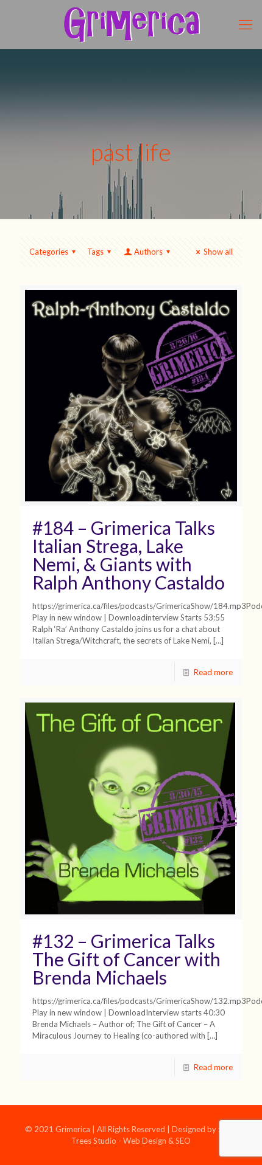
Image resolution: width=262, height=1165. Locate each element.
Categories (48, 251)
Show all (218, 251)
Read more (213, 672)
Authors (148, 251)
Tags (95, 251)
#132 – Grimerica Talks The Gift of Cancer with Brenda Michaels (126, 959)
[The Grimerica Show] (131, 24)
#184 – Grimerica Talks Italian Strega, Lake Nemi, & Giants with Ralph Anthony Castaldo (128, 555)
